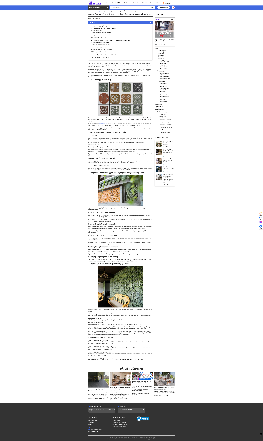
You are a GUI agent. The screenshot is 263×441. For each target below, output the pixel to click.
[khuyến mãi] (165, 27)
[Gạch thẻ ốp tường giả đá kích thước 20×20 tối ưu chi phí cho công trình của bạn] (120, 379)
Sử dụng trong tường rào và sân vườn (102, 49)
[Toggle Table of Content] (150, 22)
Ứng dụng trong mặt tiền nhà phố (101, 42)
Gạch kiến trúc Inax (164, 73)
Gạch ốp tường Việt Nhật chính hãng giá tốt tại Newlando (167, 160)
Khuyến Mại (126, 2)
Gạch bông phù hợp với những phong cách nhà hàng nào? (168, 143)
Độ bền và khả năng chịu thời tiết (101, 35)
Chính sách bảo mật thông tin (119, 422)
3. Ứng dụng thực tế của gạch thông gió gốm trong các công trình (111, 40)
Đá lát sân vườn (162, 50)
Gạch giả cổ (163, 89)
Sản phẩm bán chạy (161, 106)
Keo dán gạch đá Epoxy (165, 119)
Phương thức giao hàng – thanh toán (121, 424)
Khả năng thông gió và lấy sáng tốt (102, 32)
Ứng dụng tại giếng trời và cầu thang (102, 52)
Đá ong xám (161, 53)
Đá (112, 2)
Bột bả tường (163, 114)
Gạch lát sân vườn (164, 96)
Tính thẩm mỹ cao (97, 30)
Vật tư (118, 2)
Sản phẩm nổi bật (160, 109)
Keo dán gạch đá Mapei (165, 122)
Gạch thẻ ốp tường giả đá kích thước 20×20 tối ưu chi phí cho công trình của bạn (120, 389)
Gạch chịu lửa (163, 86)
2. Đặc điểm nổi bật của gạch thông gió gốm (105, 28)
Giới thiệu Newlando (93, 420)
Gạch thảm (162, 103)
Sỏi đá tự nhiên (163, 68)
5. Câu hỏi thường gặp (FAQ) (100, 57)
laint (89, 18)
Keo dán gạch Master (165, 132)
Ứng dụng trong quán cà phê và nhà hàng (103, 47)
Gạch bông (162, 85)
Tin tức (156, 2)
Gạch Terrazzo (163, 80)
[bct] (143, 418)
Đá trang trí (161, 58)
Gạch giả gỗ (163, 91)
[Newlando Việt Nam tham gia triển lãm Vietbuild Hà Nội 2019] (142, 376)
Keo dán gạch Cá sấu (165, 117)
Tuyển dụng (91, 422)
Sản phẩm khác (160, 108)
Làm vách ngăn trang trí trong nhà (101, 44)
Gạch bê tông (163, 83)
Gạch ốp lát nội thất (165, 78)
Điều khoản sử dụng (117, 420)
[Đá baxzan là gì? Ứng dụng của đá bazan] (98, 379)
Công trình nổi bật (147, 2)
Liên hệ (90, 424)
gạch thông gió (103, 123)
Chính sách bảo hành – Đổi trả (119, 426)
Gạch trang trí (161, 81)
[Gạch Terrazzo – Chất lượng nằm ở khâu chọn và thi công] (164, 379)
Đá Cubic (162, 60)
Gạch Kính (162, 93)
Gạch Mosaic (163, 98)
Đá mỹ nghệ (161, 52)
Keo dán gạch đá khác (165, 121)
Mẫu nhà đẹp (136, 2)
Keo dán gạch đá (162, 116)
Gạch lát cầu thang (164, 94)
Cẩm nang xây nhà (163, 7)
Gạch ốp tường (163, 101)
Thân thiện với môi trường (99, 37)
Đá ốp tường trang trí (165, 66)
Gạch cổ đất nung (164, 76)
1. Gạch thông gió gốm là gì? (100, 26)
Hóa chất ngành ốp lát (163, 112)
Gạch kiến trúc (161, 71)
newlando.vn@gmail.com (96, 429)
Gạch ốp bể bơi (163, 99)
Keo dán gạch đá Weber (165, 131)
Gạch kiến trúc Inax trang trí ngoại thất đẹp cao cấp (168, 168)
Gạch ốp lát (161, 75)
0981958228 (172, 2)
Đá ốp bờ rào (161, 55)
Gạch (107, 2)
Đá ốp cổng (161, 57)
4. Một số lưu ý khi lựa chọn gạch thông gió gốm (105, 55)
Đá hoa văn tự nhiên (164, 61)
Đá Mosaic (162, 65)
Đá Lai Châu (163, 63)
